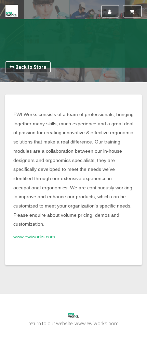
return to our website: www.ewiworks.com (73, 323)
